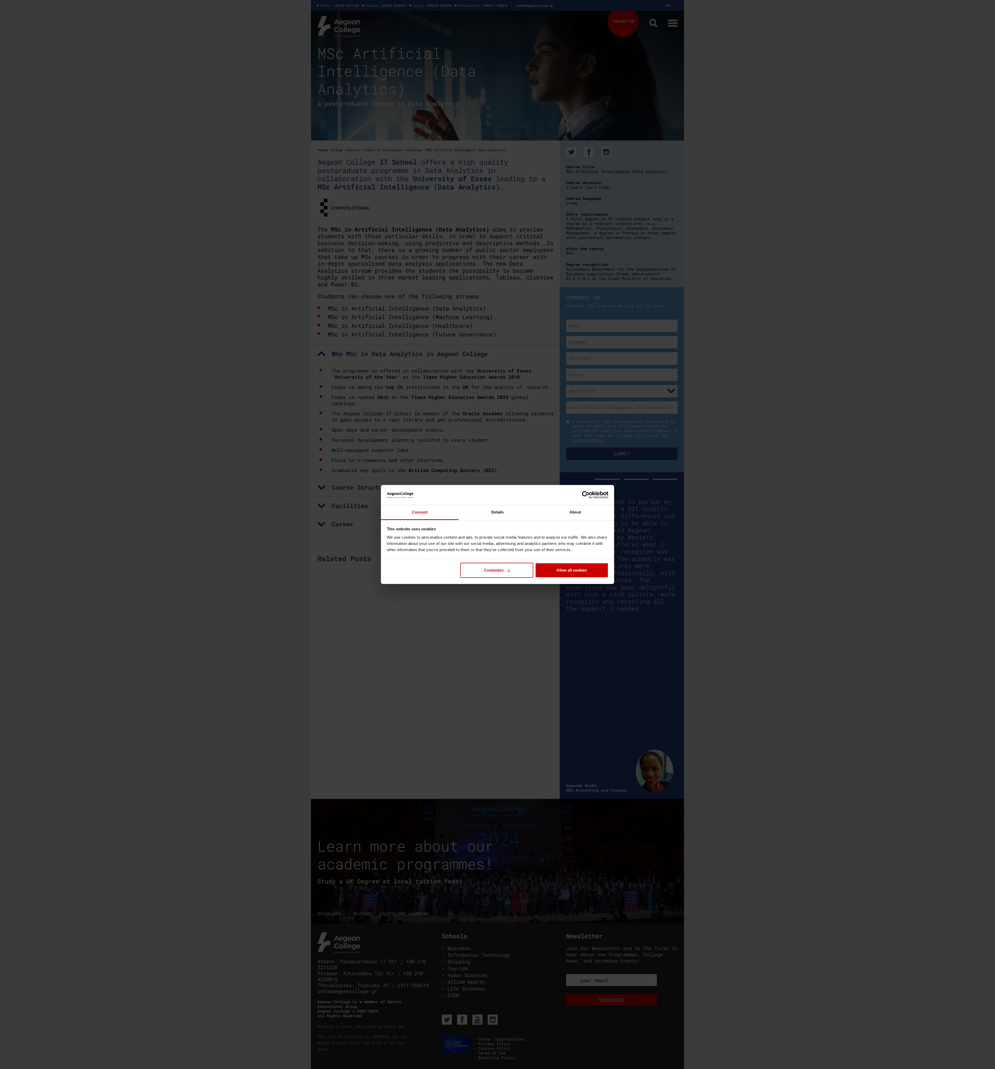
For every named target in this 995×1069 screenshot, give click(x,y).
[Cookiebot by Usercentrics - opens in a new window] (585, 495)
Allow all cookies (571, 570)
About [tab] (575, 512)
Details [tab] (497, 512)
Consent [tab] (420, 512)
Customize (493, 570)
